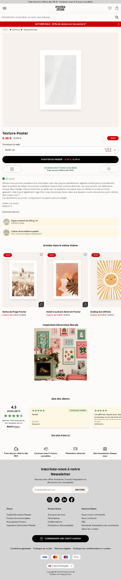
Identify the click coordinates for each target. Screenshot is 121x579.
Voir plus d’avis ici (60, 435)
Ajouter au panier (60, 159)
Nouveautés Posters (16, 521)
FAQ (83, 521)
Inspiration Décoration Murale (21, 525)
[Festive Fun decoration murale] (60, 354)
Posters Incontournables (18, 518)
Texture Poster (30, 29)
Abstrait (16, 29)
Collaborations (55, 521)
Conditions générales (20, 548)
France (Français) (60, 566)
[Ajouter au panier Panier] (41, 304)
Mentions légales (62, 548)
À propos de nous (56, 514)
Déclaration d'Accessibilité (60, 525)
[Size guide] (12, 169)
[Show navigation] (4, 8)
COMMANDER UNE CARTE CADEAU (63, 538)
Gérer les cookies (90, 529)
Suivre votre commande (93, 514)
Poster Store (67, 572)
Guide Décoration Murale (19, 514)
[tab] (109, 8)
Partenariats (54, 518)
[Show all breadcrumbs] (5, 29)
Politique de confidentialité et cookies (92, 548)
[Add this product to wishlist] (109, 169)
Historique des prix (10, 211)
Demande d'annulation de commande (100, 525)
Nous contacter (89, 518)
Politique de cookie (42, 548)
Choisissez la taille (11, 144)
